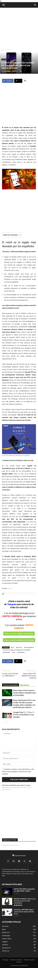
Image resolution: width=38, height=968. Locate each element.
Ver (19, 235)
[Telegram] (19, 861)
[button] (35, 5)
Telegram (11, 604)
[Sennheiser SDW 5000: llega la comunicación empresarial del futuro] (7, 912)
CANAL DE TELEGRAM (25, 640)
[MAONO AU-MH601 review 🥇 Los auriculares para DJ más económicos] (7, 901)
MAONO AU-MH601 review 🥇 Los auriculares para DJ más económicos (25, 901)
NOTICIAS (8, 50)
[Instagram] (14, 861)
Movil (13, 652)
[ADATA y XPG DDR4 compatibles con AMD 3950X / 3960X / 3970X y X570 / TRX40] (7, 891)
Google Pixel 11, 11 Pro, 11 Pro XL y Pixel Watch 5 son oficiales (23, 714)
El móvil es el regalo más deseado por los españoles (16, 650)
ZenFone (21, 578)
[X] (24, 861)
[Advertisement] (19, 28)
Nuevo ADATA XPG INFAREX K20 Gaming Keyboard (29, 676)
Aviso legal (5, 960)
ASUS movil (19, 647)
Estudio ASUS (6, 652)
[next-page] (6, 722)
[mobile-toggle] (3, 5)
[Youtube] (30, 861)
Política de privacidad (16, 960)
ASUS (10, 588)
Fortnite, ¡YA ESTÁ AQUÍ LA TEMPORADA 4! (10, 675)
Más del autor (24, 685)
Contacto (19, 962)
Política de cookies (29, 960)
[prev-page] (3, 722)
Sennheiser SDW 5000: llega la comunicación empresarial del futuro (24, 912)
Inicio (2, 50)
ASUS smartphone (29, 647)
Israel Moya (7, 71)
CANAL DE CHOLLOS (25, 633)
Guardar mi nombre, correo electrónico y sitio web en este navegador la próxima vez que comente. (18, 771)
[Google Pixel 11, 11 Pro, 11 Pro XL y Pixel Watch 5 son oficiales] (7, 714)
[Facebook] (8, 861)
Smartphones (21, 652)
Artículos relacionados (10, 685)
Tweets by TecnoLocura (10, 845)
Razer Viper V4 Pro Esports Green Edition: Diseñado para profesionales (24, 692)
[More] (25, 81)
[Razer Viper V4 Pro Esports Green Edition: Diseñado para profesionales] (7, 692)
